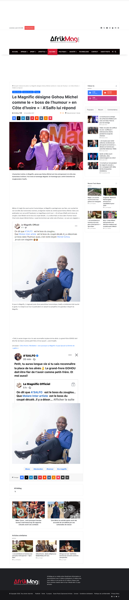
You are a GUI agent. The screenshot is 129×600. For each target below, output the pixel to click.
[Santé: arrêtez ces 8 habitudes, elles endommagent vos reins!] (93, 156)
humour (50, 469)
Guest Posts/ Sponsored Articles (62, 593)
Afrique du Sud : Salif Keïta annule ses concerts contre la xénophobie (68, 555)
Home (43, 593)
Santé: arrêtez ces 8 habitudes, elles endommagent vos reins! (108, 156)
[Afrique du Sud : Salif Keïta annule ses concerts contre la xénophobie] (69, 546)
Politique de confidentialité (102, 593)
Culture (52, 51)
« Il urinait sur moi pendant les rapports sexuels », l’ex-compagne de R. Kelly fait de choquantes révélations (108, 167)
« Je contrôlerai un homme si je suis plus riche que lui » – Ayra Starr (22, 555)
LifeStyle (41, 51)
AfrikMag (16, 113)
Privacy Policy (115, 593)
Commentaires (112, 110)
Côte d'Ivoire (17, 92)
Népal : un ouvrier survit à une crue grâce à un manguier (94, 199)
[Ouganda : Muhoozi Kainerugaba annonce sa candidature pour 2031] (110, 192)
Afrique (23, 51)
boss (28, 469)
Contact (94, 51)
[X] (15, 491)
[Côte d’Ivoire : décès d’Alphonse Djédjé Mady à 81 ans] (46, 546)
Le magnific (62, 469)
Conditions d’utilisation (86, 593)
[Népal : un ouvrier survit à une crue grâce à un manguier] (94, 192)
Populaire (90, 110)
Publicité (37, 593)
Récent (100, 110)
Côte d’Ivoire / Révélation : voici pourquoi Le (34, 346)
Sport (32, 51)
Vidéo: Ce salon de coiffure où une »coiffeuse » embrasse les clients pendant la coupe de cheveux (108, 132)
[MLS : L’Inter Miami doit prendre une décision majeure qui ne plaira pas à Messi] (110, 215)
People (37, 92)
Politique (62, 51)
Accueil (15, 51)
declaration (39, 469)
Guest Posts (105, 51)
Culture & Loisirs (24, 86)
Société (72, 51)
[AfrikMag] (64, 39)
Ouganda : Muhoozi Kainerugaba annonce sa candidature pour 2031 (109, 201)
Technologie (84, 51)
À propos (49, 593)
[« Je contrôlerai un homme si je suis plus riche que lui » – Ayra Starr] (22, 546)
